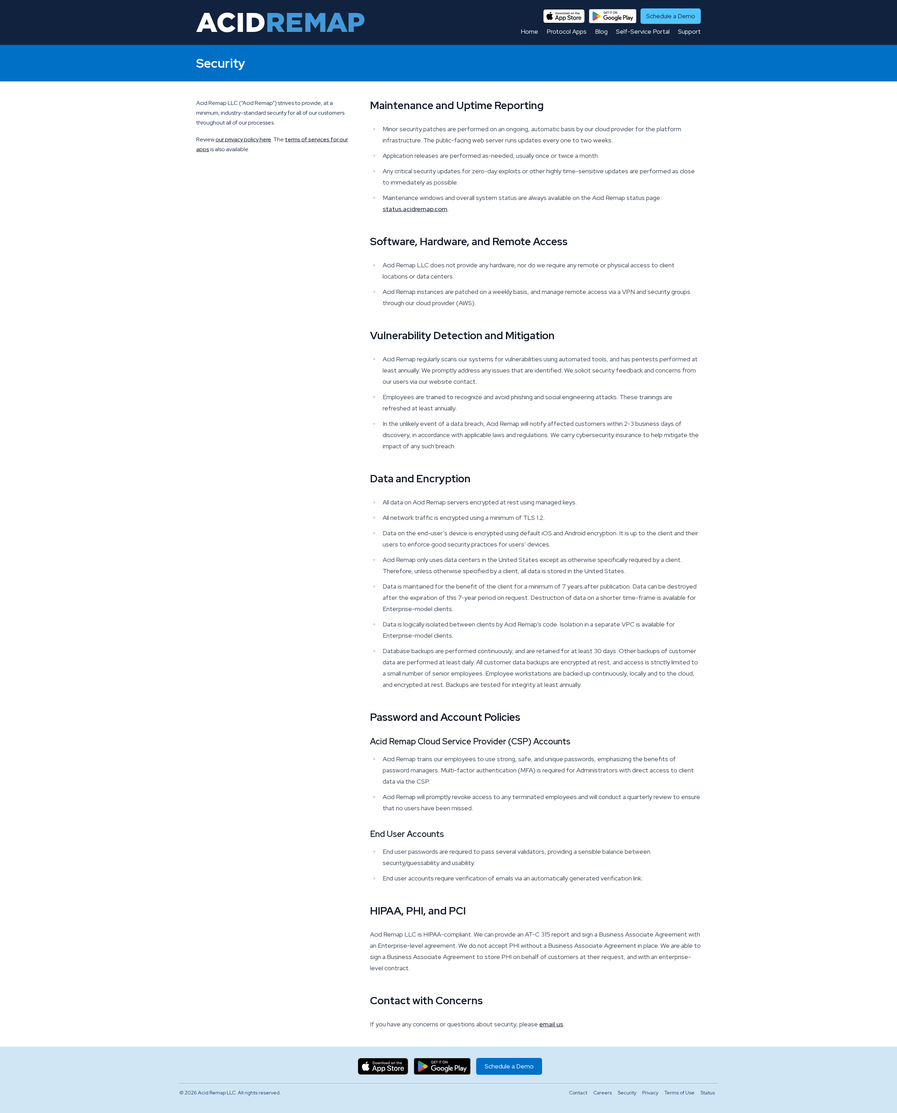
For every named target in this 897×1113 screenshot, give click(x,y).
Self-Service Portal (643, 31)
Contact (578, 1092)
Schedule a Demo (670, 16)
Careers (602, 1092)
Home (529, 31)
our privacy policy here (243, 139)
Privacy (650, 1092)
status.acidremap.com (415, 209)
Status (707, 1092)
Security (627, 1092)
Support (689, 31)
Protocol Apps (567, 31)
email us (551, 1024)
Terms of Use (679, 1092)
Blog (601, 31)
